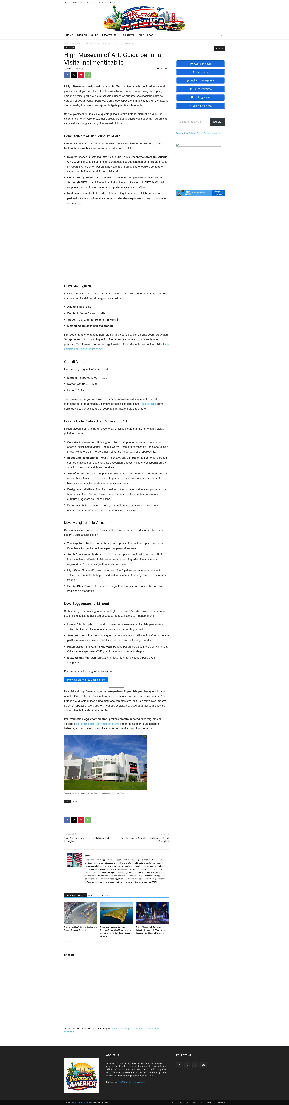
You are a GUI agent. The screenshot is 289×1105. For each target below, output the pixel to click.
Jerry (69, 68)
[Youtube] (203, 1065)
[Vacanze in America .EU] (144, 17)
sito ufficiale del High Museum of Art (97, 723)
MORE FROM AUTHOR (98, 895)
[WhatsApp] (88, 75)
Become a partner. (213, 133)
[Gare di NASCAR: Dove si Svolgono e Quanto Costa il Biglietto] (80, 913)
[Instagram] (187, 1065)
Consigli (82, 35)
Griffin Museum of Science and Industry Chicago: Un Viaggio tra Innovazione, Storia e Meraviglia (150, 930)
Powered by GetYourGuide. (189, 133)
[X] (74, 75)
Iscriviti (217, 121)
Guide (94, 35)
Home (66, 2)
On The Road (146, 35)
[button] (221, 35)
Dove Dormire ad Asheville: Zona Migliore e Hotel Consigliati (145, 840)
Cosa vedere (109, 35)
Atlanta (75, 801)
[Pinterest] (81, 75)
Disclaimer (103, 2)
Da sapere (128, 35)
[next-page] (71, 942)
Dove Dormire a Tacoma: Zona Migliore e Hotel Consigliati (87, 840)
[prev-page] (66, 942)
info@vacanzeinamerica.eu (131, 1081)
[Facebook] (67, 75)
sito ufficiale (149, 404)
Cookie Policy (77, 2)
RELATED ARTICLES (75, 895)
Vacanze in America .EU (82, 1102)
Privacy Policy (90, 2)
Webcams (113, 2)
